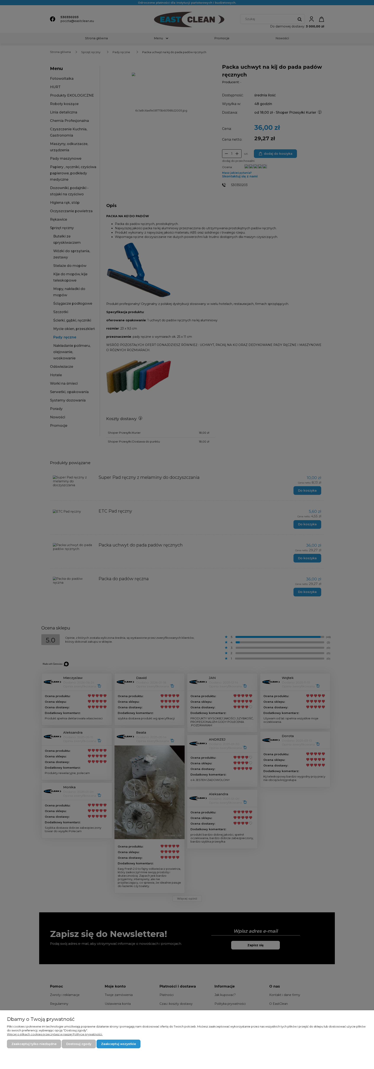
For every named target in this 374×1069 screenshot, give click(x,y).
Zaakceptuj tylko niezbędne (33, 1044)
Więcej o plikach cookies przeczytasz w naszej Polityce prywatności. (55, 1034)
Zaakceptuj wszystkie (118, 1044)
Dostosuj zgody (78, 1044)
